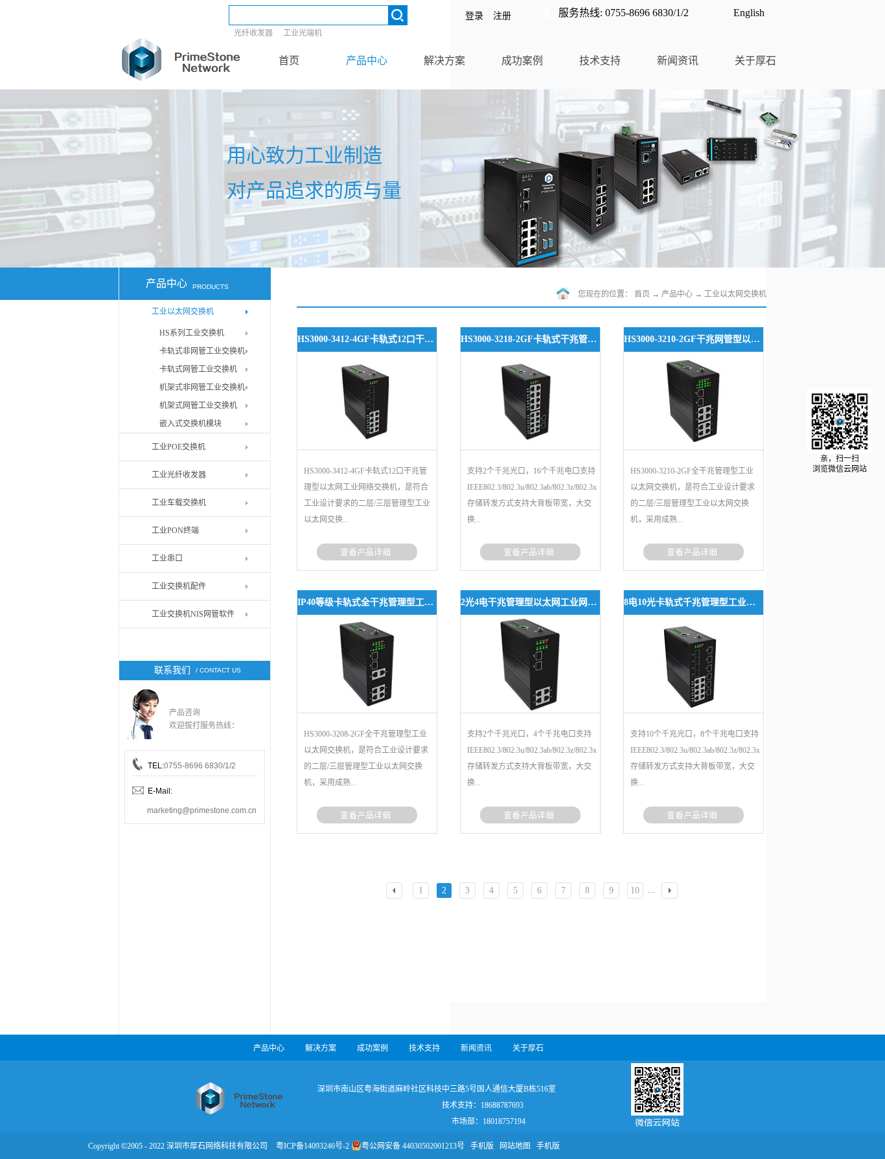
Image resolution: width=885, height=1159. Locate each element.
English (748, 12)
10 (634, 890)
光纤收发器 (253, 33)
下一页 (671, 892)
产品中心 (677, 294)
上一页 (395, 892)
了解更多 (367, 552)
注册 (502, 16)
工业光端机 (302, 33)
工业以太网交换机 (735, 294)
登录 (474, 16)
